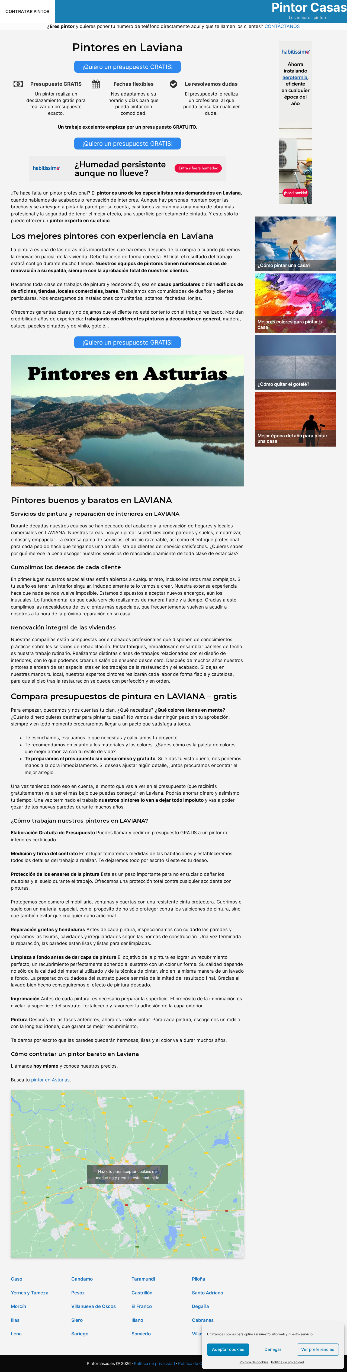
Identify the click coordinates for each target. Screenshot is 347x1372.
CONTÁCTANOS (282, 26)
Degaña (200, 1306)
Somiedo (141, 1333)
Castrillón (141, 1292)
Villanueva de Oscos (93, 1306)
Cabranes (203, 1320)
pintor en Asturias (50, 1080)
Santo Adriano (207, 1292)
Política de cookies (254, 1362)
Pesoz (78, 1292)
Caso (16, 1279)
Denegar (273, 1349)
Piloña (198, 1279)
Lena (16, 1333)
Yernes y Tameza (30, 1292)
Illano (137, 1320)
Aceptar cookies (228, 1349)
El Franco (141, 1306)
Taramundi (143, 1279)
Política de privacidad (287, 1362)
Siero (77, 1320)
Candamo (82, 1279)
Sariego (79, 1333)
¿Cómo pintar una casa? (284, 265)
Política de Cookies (196, 1363)
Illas (15, 1320)
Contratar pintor (27, 11)
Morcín (18, 1306)
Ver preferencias (317, 1349)
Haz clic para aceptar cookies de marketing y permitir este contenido (127, 1174)
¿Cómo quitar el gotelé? (283, 384)
